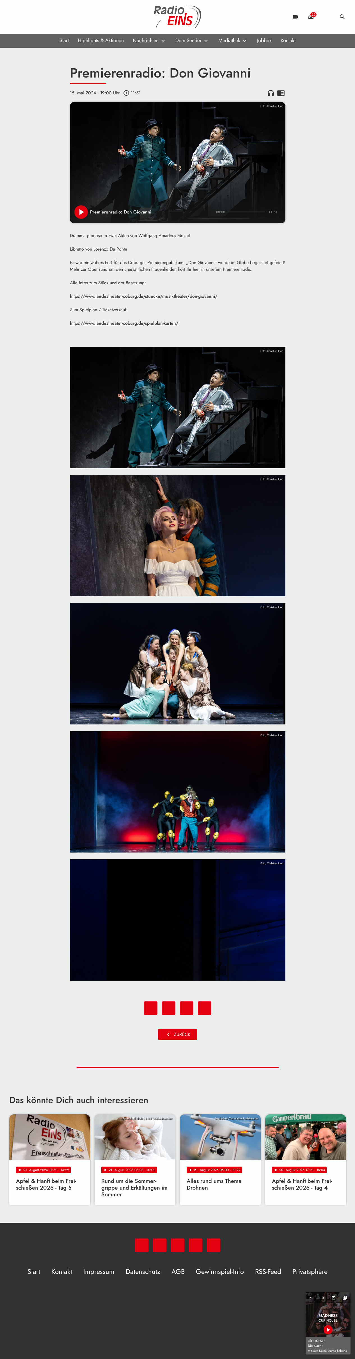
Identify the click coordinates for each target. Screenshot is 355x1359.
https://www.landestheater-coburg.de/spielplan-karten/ (124, 323)
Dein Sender (188, 40)
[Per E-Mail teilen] (204, 1008)
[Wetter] (326, 16)
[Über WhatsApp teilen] (186, 1008)
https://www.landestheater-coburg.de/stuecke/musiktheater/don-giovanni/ (143, 296)
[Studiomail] (48, 16)
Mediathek (229, 40)
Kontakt (288, 40)
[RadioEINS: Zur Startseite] (178, 17)
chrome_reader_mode (281, 93)
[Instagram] (37, 16)
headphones (271, 93)
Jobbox (264, 40)
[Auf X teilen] (168, 1008)
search (342, 16)
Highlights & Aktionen (101, 40)
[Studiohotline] (59, 16)
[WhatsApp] (14, 16)
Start (64, 40)
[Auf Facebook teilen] (150, 1008)
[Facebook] (26, 16)
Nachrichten (146, 40)
